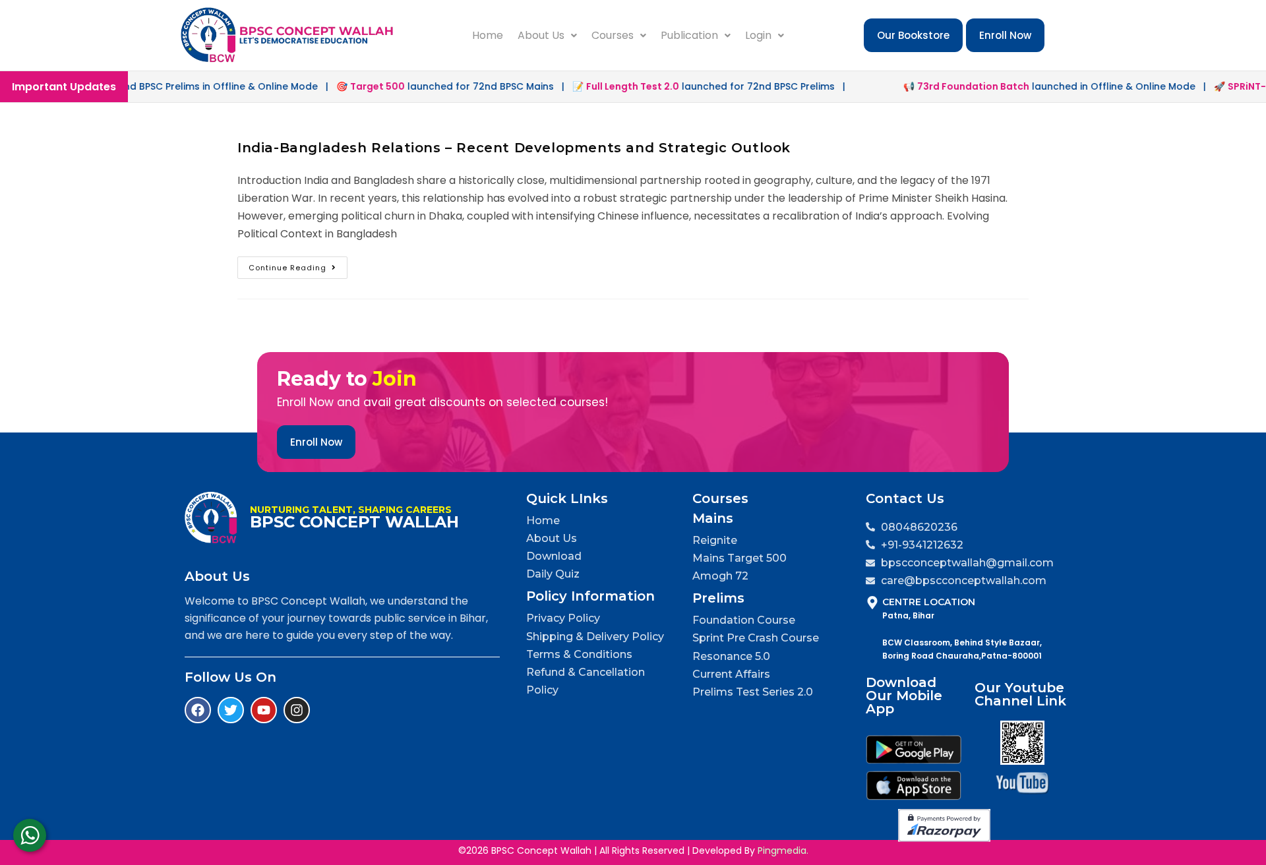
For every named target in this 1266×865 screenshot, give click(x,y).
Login (758, 35)
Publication (689, 35)
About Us (541, 35)
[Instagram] (297, 710)
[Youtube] (264, 710)
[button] (547, 35)
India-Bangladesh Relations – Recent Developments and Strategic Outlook (514, 148)
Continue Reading (298, 264)
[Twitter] (231, 710)
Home (487, 35)
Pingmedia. (783, 850)
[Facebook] (198, 710)
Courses (612, 35)
